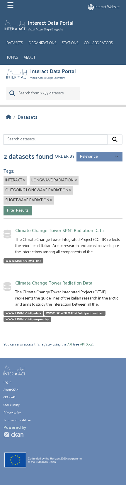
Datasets (14, 43)
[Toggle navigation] (10, 5)
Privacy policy (12, 412)
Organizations (42, 43)
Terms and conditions (17, 420)
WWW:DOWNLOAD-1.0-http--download (74, 313)
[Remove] (24, 180)
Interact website (107, 7)
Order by (65, 156)
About (29, 58)
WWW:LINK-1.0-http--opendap (27, 319)
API (69, 344)
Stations (70, 43)
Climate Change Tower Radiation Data (53, 283)
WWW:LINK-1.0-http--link (23, 260)
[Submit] (114, 139)
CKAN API (10, 397)
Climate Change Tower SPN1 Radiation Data (59, 231)
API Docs (86, 344)
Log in (7, 382)
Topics (12, 58)
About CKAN (11, 389)
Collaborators (98, 43)
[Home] (8, 117)
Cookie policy (12, 405)
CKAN (13, 434)
